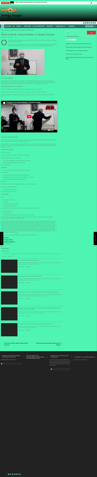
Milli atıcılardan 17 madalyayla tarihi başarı (74, 54)
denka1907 (4, 256)
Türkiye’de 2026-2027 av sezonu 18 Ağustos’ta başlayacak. (77, 50)
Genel (2, 32)
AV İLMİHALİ (6, 237)
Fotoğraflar (71, 26)
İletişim (19, 26)
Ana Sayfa (8, 26)
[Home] (2, 26)
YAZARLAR (49, 26)
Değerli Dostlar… (6, 251)
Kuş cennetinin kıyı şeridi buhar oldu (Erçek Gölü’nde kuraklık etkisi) (35, 323)
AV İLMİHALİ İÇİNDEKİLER (9, 241)
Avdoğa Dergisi (11, 15)
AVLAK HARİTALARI (38, 26)
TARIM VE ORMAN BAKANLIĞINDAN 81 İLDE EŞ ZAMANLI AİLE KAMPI (80, 58)
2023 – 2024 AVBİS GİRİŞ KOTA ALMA (28, 260)
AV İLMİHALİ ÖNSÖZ (8, 239)
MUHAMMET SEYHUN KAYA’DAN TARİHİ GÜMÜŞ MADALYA (79, 43)
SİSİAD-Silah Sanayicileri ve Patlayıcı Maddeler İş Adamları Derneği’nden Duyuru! (38, 292)
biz (14, 26)
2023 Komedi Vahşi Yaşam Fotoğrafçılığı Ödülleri (30, 276)
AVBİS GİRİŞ (27, 26)
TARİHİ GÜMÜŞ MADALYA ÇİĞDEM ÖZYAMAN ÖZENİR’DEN (79, 47)
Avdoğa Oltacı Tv (60, 26)
